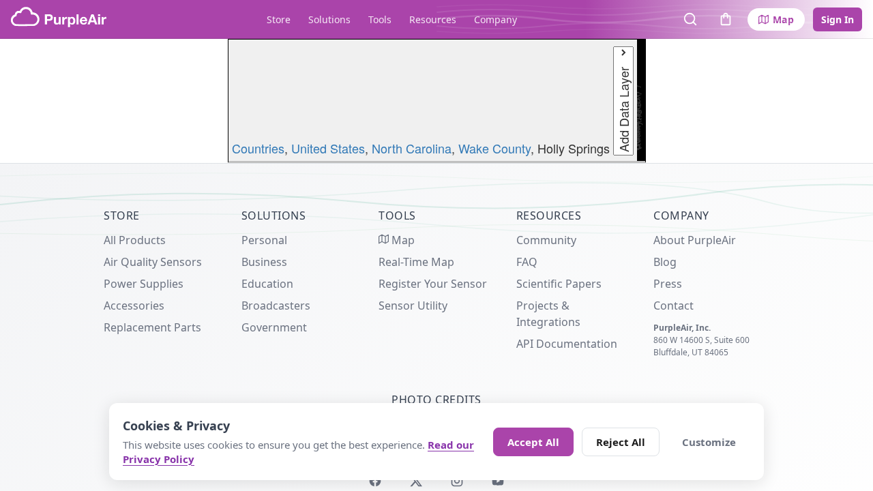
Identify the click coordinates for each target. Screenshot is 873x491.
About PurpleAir (694, 240)
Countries (258, 148)
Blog (665, 261)
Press (667, 283)
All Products (135, 240)
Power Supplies (143, 283)
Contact (673, 305)
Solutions (329, 19)
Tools (379, 19)
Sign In (837, 19)
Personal (264, 240)
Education (267, 283)
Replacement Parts (152, 327)
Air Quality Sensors (153, 261)
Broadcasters (275, 305)
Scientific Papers (559, 283)
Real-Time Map (416, 261)
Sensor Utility (413, 305)
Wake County (494, 148)
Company (495, 19)
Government (274, 327)
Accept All (533, 442)
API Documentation (566, 343)
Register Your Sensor (433, 283)
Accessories (134, 305)
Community (546, 240)
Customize (709, 442)
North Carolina (412, 148)
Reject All (620, 442)
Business (264, 261)
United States (328, 148)
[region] (436, 101)
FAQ (526, 261)
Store (279, 19)
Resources (432, 19)
